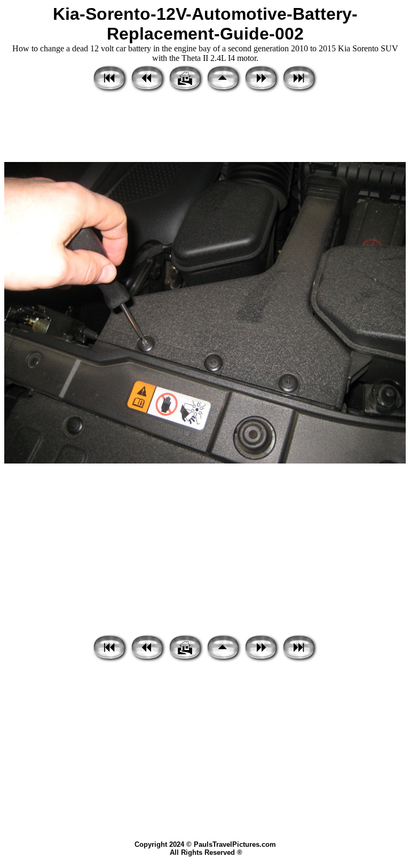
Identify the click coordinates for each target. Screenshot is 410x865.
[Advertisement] (205, 128)
